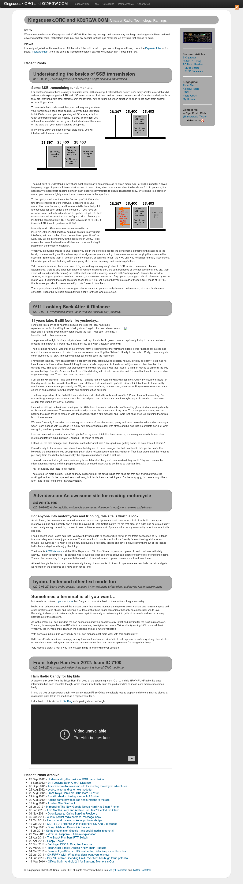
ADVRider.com (54, 551)
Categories (108, 4)
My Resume (189, 99)
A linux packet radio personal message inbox (74, 817)
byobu (60, 601)
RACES (187, 92)
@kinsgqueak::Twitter (195, 116)
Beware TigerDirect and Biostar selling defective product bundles (86, 851)
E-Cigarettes (189, 57)
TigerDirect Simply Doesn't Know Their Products (76, 848)
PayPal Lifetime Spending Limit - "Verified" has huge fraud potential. (88, 858)
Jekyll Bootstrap (118, 870)
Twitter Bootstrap (142, 870)
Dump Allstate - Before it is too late (69, 827)
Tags (96, 4)
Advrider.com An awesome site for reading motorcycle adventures (87, 786)
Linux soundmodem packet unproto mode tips (74, 820)
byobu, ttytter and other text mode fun (70, 789)
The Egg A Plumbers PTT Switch (67, 837)
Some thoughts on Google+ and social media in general (80, 830)
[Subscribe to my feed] (237, 12)
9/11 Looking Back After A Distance (69, 782)
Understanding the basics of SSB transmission (76, 779)
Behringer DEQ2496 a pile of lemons (69, 844)
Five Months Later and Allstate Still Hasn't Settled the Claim (83, 810)
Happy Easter (55, 841)
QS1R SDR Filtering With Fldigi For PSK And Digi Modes (82, 824)
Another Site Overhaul (61, 803)
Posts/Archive (126, 4)
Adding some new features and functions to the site (79, 800)
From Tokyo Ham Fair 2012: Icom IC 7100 (73, 793)
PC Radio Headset (193, 64)
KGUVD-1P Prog (192, 61)
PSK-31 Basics (191, 67)
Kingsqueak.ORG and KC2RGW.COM (36, 3)
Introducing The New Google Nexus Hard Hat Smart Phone (82, 806)
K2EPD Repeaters (193, 71)
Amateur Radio (191, 88)
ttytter (70, 601)
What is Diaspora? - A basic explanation (72, 834)
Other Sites (143, 4)
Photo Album (190, 95)
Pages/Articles (81, 4)
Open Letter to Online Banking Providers (72, 813)
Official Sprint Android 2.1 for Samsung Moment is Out (81, 861)
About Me (188, 85)
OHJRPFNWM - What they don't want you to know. (78, 854)
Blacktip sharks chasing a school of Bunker (73, 796)
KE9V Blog (66, 701)
